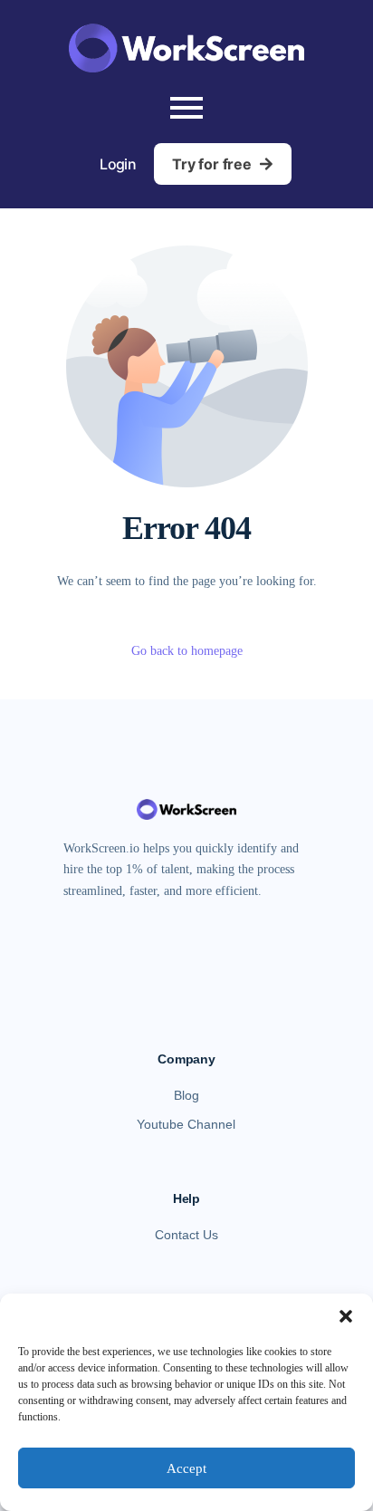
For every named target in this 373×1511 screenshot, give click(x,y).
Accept (186, 1468)
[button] (346, 1316)
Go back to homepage (187, 651)
